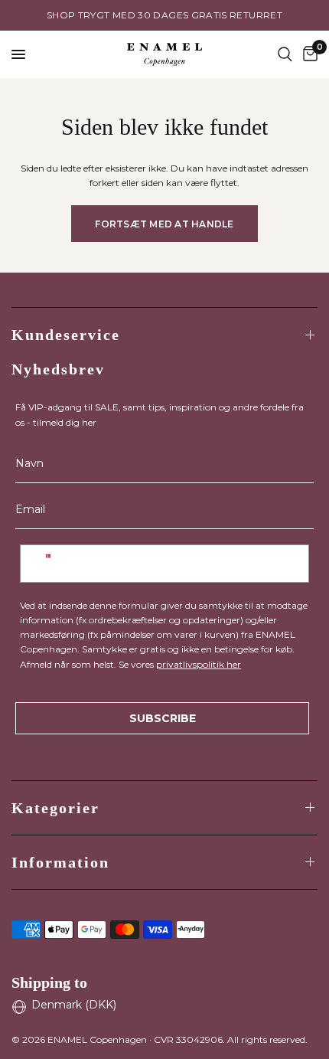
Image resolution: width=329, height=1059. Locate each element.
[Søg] (285, 54)
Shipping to (49, 982)
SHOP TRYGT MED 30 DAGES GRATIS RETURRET (164, 15)
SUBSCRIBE (162, 718)
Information (60, 862)
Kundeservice (65, 334)
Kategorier (55, 807)
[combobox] (48, 563)
